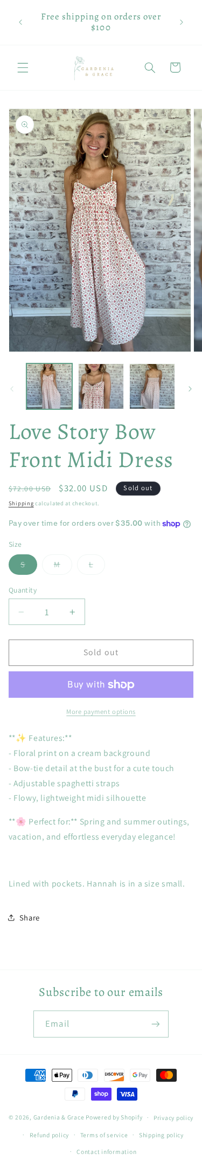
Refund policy (49, 1135)
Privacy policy (173, 1118)
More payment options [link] (101, 711)
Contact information (106, 1151)
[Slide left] (12, 389)
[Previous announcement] (20, 22)
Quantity (23, 590)
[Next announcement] (181, 22)
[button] (22, 67)
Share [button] (29, 917)
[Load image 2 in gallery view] (101, 386)
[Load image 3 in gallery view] (152, 386)
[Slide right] (190, 389)
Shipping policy (161, 1135)
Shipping (21, 503)
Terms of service (104, 1135)
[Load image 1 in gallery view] (49, 386)
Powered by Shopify (114, 1117)
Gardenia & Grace (59, 1117)
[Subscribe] (155, 1024)
